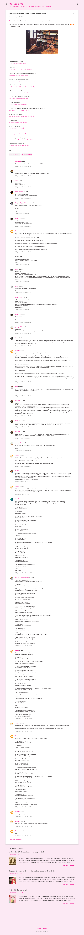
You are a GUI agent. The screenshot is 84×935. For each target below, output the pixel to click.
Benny (17, 650)
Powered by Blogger (42, 928)
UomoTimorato (19, 191)
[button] (74, 14)
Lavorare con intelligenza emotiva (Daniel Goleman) (22, 140)
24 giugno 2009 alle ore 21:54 (23, 292)
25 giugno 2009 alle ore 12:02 (23, 333)
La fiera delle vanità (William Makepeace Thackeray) (23, 81)
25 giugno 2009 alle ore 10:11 (23, 309)
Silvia (16, 386)
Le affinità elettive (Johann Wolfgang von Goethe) (22, 87)
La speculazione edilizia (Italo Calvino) (19, 145)
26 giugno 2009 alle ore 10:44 (23, 438)
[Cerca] (78, 4)
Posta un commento (16, 839)
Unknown (17, 736)
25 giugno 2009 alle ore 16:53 (23, 416)
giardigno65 (18, 327)
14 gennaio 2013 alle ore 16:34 (23, 645)
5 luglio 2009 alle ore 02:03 (22, 481)
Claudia (17, 499)
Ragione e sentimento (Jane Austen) (18, 75)
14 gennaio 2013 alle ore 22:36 (23, 807)
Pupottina (18, 218)
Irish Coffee (18, 297)
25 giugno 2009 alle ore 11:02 (23, 322)
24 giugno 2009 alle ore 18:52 (23, 281)
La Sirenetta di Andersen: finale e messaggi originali (26, 852)
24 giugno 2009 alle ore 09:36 (23, 198)
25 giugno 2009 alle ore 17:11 (23, 427)
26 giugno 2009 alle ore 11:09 (23, 450)
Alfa (16, 180)
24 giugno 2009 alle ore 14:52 (23, 252)
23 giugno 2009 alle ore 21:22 (23, 187)
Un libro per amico (27, 154)
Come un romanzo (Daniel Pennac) (18, 104)
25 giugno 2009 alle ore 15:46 (23, 346)
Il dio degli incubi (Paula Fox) (16, 128)
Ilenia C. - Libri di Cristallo (22, 577)
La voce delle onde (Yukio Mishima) (18, 122)
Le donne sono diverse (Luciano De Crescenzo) (21, 116)
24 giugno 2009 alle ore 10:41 (23, 213)
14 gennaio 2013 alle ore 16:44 (23, 718)
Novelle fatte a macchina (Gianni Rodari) (19, 110)
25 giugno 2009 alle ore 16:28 (23, 396)
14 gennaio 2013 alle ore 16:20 (23, 573)
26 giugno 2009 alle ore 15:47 (23, 466)
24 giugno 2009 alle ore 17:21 (23, 264)
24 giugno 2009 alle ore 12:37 (23, 226)
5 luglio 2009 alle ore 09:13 (22, 494)
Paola (16, 269)
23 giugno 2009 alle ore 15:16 (23, 166)
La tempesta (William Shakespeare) (18, 98)
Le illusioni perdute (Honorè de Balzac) (19, 134)
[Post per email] (10, 151)
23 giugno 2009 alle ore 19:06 (23, 176)
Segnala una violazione (42, 931)
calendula (17, 171)
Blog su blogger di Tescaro (22, 203)
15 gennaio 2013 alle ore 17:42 (23, 826)
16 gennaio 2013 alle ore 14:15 (23, 835)
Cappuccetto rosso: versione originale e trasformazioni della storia (31, 871)
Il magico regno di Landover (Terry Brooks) (20, 93)
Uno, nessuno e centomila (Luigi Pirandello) (20, 69)
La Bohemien (18, 471)
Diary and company (15, 154)
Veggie (17, 338)
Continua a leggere (68, 866)
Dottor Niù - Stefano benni (18, 890)
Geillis (16, 286)
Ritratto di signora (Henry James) (17, 63)
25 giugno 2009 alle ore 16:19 (23, 382)
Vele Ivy (17, 231)
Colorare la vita (16, 4)
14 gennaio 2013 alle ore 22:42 (23, 816)
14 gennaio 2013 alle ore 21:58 (23, 731)
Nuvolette (11, 21)
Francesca (18, 161)
